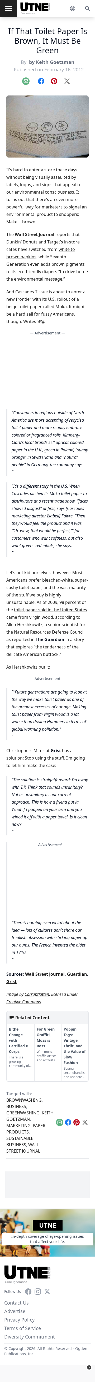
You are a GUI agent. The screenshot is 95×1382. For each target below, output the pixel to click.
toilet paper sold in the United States (50, 610)
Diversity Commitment (29, 1336)
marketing (18, 1125)
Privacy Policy (19, 1319)
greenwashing (23, 1113)
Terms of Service (22, 1328)
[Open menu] (8, 8)
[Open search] (87, 8)
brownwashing (24, 1100)
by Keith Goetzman (51, 62)
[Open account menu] (72, 8)
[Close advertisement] (89, 1367)
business (16, 1106)
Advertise (14, 1311)
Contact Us (16, 1303)
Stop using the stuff (44, 758)
